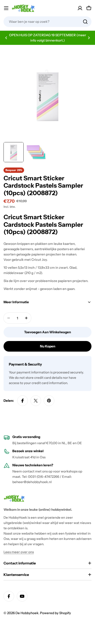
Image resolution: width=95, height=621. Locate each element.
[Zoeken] (85, 21)
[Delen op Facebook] (22, 400)
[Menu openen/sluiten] (6, 8)
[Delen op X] (35, 400)
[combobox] (47, 21)
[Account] (80, 8)
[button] (6, 37)
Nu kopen (47, 346)
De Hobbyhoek (26, 613)
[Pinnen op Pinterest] (49, 400)
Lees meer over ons (19, 552)
